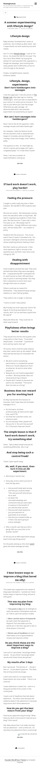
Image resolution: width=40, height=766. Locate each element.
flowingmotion (9, 4)
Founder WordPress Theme (15, 760)
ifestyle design (19, 54)
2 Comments (21, 748)
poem (32, 544)
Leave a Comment (21, 174)
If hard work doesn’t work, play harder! (20, 185)
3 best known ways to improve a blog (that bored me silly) (20, 576)
